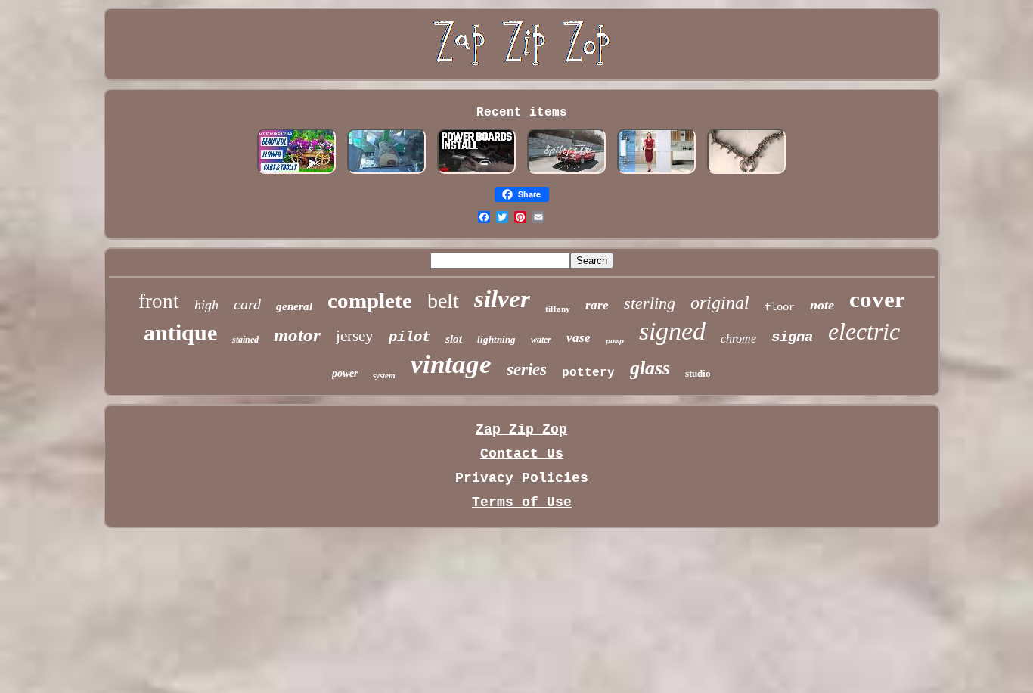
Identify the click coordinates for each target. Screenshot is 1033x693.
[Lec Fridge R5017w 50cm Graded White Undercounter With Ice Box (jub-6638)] (656, 171)
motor (297, 335)
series (527, 369)
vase (578, 338)
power (345, 373)
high (206, 304)
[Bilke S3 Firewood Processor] (386, 171)
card (247, 304)
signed (672, 331)
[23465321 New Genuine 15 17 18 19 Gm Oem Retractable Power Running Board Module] (476, 171)
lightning (496, 339)
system (384, 375)
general (294, 306)
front (158, 301)
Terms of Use (522, 502)
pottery (588, 373)
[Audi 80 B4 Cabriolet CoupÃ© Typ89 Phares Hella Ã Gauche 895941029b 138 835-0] (566, 171)
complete (369, 300)
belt (443, 300)
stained (245, 339)
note (822, 304)
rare (597, 305)
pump (615, 341)
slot (453, 339)
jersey (355, 336)
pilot (409, 337)
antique (180, 332)
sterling (649, 303)
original (719, 302)
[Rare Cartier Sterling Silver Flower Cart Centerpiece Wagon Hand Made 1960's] (296, 171)
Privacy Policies (521, 478)
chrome (738, 338)
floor (780, 307)
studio (698, 373)
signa (792, 337)
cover (877, 299)
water (541, 339)
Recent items (521, 113)
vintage (451, 364)
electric (864, 331)
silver (502, 298)
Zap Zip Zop (521, 429)
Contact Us (521, 453)
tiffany (557, 308)
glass (650, 368)
